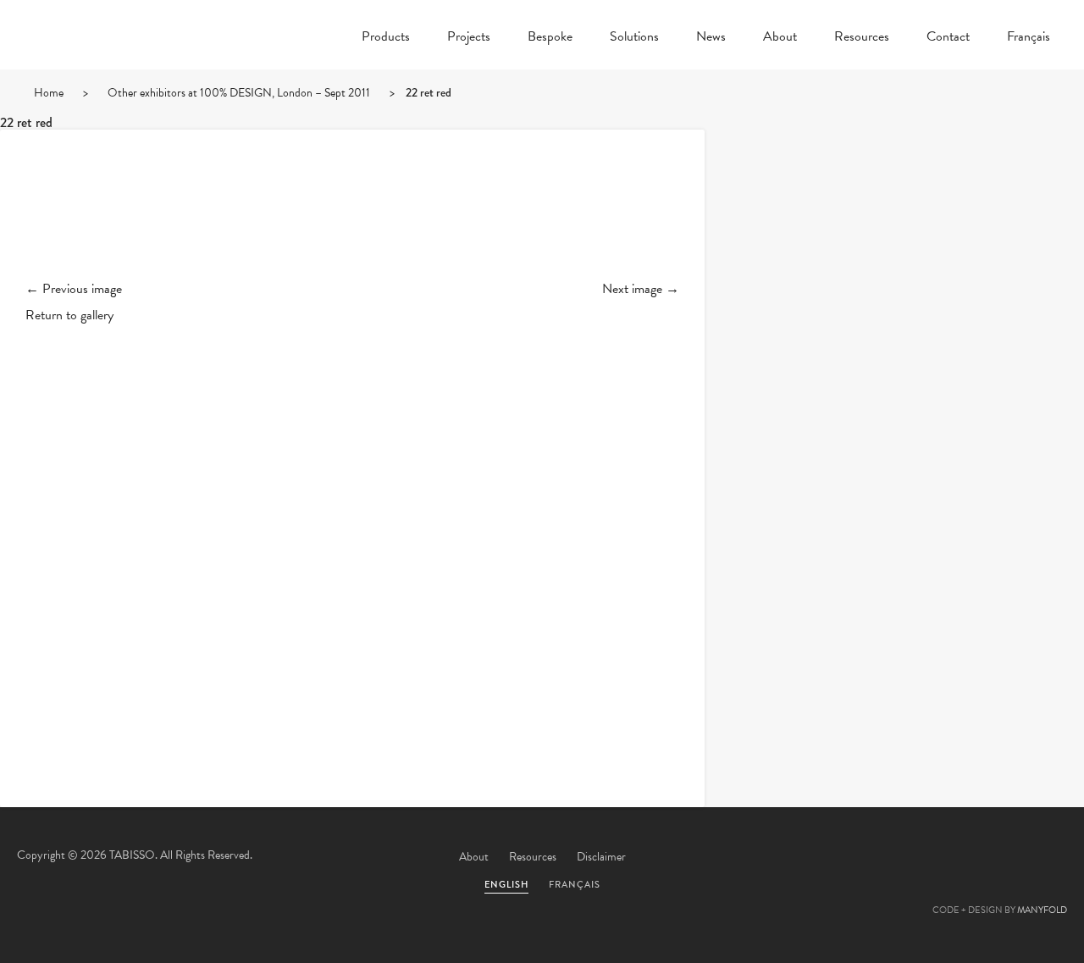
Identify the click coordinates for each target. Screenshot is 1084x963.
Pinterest (954, 858)
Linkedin (1000, 858)
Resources (861, 38)
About (780, 38)
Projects (468, 38)
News (711, 38)
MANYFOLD (1042, 910)
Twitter (862, 858)
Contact (948, 38)
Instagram (1045, 858)
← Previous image (73, 289)
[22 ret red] (352, 218)
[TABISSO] (118, 80)
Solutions (634, 38)
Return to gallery (69, 315)
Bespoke (550, 38)
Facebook (908, 858)
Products (386, 38)
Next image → (640, 289)
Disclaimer (601, 857)
